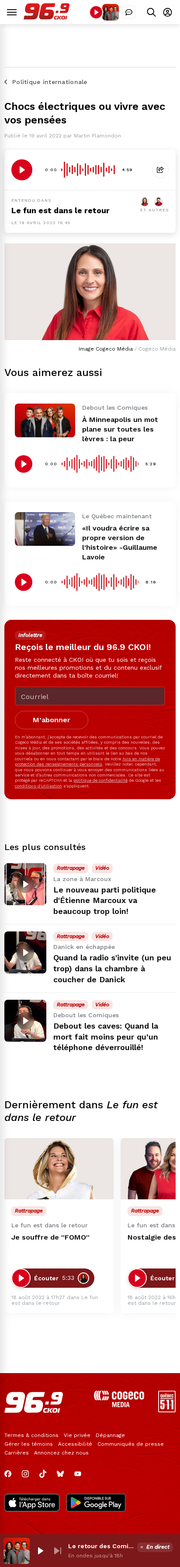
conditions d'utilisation (38, 786)
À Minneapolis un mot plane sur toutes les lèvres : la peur (120, 429)
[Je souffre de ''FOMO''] (59, 1169)
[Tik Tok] (42, 1473)
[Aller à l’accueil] (46, 17)
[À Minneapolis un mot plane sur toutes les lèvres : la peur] (45, 420)
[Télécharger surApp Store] (31, 1503)
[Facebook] (7, 1473)
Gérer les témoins (28, 1444)
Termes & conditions (31, 1435)
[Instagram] (25, 1473)
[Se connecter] (167, 12)
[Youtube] (77, 1473)
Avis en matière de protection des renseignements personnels (87, 761)
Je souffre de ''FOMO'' (50, 1237)
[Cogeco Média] (119, 1405)
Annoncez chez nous (61, 1453)
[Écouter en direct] (96, 12)
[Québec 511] (167, 1410)
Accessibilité (75, 1444)
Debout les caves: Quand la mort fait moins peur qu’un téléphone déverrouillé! (105, 1036)
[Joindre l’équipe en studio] (128, 12)
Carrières (16, 1453)
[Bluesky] (60, 1473)
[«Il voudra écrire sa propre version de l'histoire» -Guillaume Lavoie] (45, 529)
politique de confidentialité (100, 780)
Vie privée (77, 1435)
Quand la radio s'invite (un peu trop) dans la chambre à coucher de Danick (112, 968)
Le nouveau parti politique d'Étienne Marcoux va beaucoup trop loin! (104, 900)
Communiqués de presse (130, 1444)
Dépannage (110, 1435)
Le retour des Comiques (101, 1545)
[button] (40, 1551)
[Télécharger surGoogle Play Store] (95, 1503)
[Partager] (160, 170)
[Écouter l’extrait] (21, 169)
